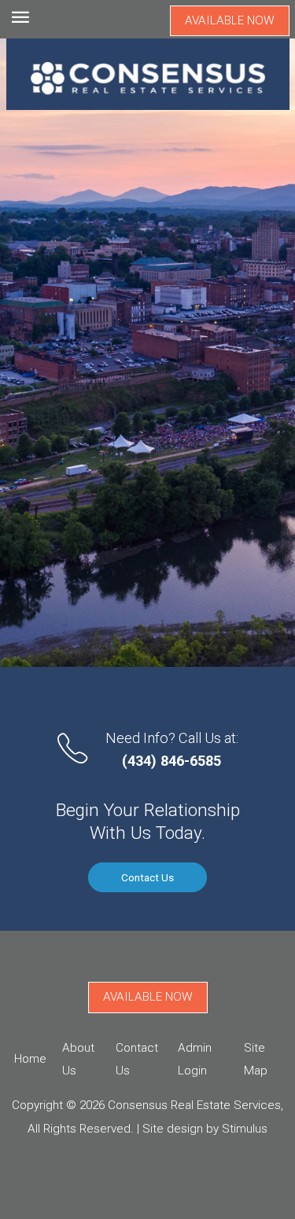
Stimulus (244, 1129)
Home (30, 1059)
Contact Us (147, 877)
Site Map (255, 1059)
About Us (78, 1059)
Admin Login (195, 1059)
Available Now (230, 20)
